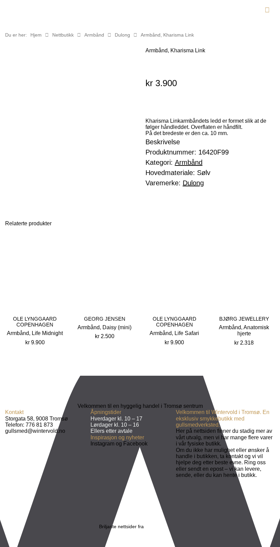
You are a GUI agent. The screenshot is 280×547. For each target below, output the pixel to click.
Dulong (122, 35)
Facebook (135, 443)
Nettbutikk (63, 35)
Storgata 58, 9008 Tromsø (36, 419)
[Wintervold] (33, 12)
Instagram (102, 443)
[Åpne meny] (267, 10)
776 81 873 (39, 425)
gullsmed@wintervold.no (35, 431)
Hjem (36, 35)
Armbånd (94, 35)
